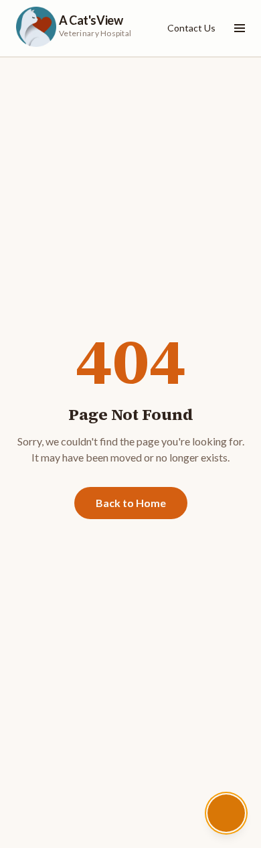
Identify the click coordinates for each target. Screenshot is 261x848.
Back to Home (131, 502)
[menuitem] (191, 28)
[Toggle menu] (237, 28)
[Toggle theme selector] (226, 813)
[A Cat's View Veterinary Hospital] (36, 27)
